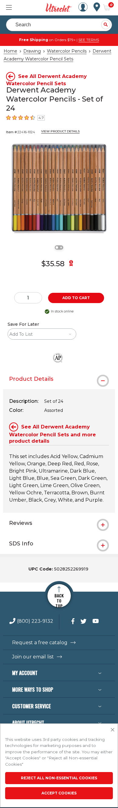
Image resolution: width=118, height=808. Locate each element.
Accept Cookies (59, 793)
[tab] (59, 379)
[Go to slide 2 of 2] (61, 247)
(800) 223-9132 (35, 621)
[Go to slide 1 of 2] (57, 247)
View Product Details (60, 131)
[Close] (112, 730)
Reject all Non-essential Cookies (59, 778)
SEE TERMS (88, 39)
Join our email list (33, 656)
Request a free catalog (39, 642)
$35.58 (52, 263)
